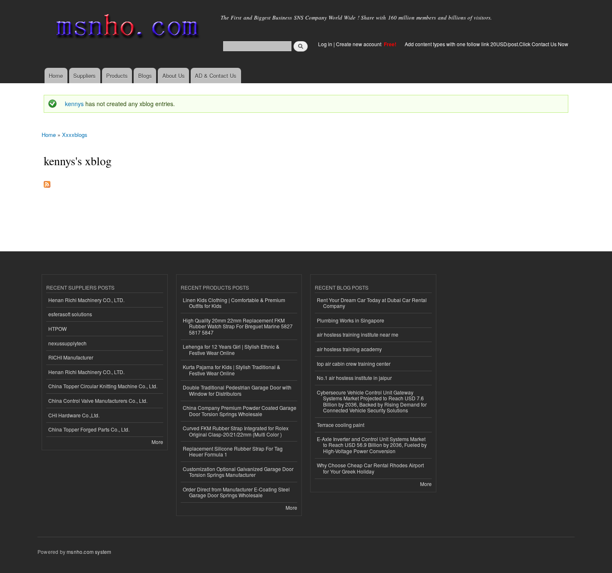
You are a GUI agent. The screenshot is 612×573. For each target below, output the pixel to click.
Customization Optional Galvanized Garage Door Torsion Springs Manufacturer (238, 471)
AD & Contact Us (215, 75)
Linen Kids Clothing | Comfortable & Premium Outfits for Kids (234, 302)
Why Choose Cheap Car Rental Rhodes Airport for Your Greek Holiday (370, 467)
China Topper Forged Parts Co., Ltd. (88, 429)
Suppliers (84, 75)
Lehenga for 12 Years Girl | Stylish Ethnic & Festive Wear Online (231, 349)
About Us (173, 75)
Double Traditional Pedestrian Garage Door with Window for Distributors (237, 390)
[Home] (125, 28)
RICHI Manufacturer (70, 357)
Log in (325, 43)
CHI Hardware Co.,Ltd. (74, 415)
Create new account (359, 43)
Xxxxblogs (74, 135)
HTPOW (57, 328)
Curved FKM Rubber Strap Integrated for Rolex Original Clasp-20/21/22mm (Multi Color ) (236, 430)
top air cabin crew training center (354, 363)
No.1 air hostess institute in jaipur (354, 377)
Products (117, 75)
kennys (74, 103)
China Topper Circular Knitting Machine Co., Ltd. (102, 385)
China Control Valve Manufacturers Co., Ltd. (97, 400)
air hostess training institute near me (357, 334)
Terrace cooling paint (340, 424)
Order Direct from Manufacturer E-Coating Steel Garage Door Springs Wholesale (236, 492)
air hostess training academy (349, 348)
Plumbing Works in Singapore (350, 320)
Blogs (145, 75)
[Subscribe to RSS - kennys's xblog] (47, 182)
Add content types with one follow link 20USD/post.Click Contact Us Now (486, 43)
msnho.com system (89, 551)
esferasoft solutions (70, 314)
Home (56, 75)
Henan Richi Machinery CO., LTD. (86, 299)
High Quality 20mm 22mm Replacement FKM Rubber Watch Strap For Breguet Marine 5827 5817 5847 (238, 326)
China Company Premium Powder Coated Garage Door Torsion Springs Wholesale (239, 410)
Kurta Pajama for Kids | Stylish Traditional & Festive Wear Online (231, 369)
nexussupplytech (67, 343)
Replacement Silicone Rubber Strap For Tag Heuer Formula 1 (233, 451)
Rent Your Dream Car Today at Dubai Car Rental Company (372, 302)
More (157, 441)
